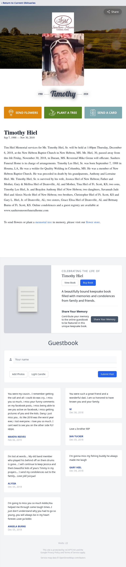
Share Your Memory (104, 319)
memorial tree (43, 222)
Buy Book (88, 282)
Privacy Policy (54, 552)
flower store (93, 222)
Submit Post (107, 374)
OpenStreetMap (66, 557)
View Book (69, 282)
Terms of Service (72, 552)
